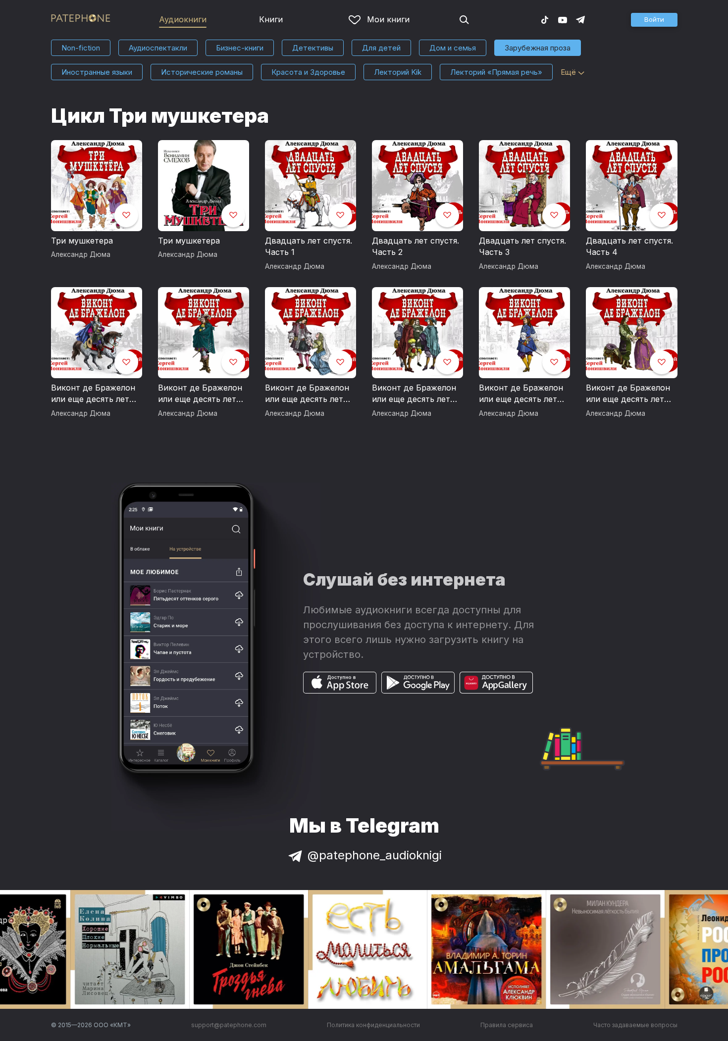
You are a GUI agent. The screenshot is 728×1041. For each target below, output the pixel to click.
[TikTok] (545, 19)
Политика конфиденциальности (373, 1025)
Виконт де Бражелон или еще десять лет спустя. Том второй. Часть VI (628, 394)
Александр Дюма (80, 254)
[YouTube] (563, 19)
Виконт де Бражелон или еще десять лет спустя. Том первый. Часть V (521, 394)
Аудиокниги (183, 19)
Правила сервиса (506, 1025)
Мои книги (388, 19)
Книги (271, 19)
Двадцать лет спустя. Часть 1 (308, 246)
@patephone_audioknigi (375, 855)
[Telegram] (580, 19)
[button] (654, 20)
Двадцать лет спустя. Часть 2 (415, 246)
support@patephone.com (228, 1025)
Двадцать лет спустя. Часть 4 (629, 246)
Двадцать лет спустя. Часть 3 (522, 246)
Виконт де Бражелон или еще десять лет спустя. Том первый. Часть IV (414, 394)
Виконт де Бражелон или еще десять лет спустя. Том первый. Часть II (307, 394)
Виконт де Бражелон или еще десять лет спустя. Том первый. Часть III (200, 394)
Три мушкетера (82, 241)
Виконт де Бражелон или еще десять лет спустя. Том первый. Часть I (93, 394)
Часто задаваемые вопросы (635, 1025)
